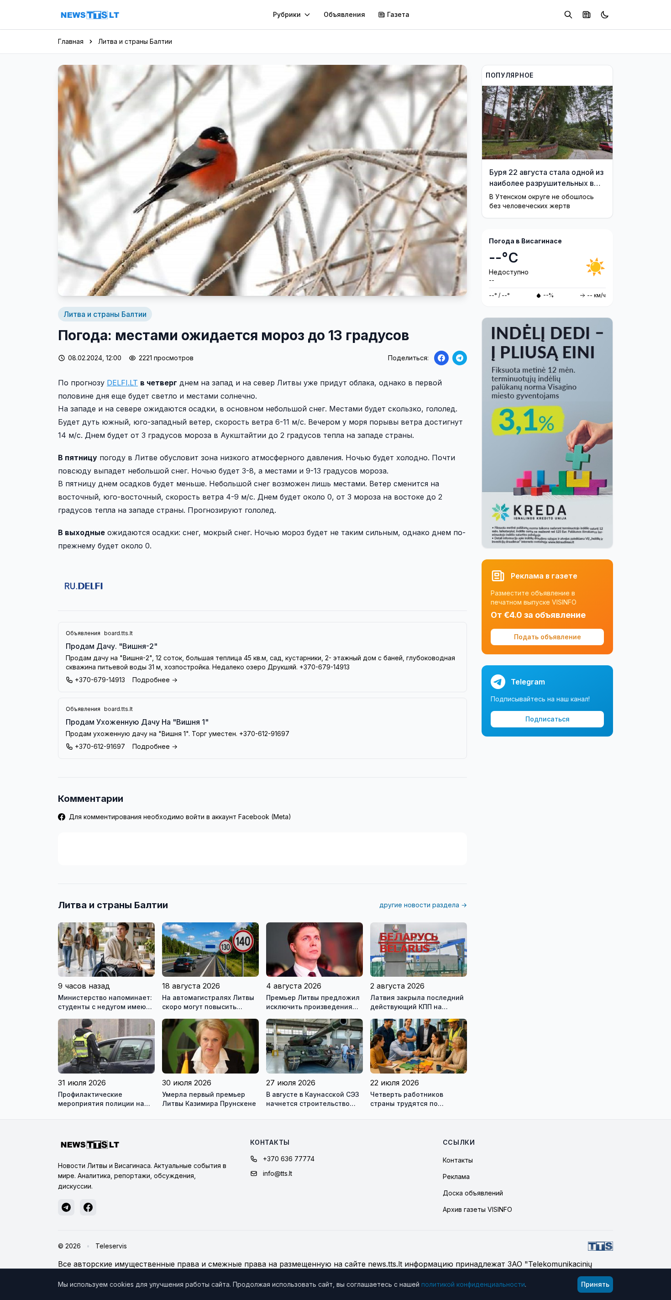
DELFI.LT (122, 382)
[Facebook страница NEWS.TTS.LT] (88, 1207)
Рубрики (287, 14)
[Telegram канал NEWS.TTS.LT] (66, 1207)
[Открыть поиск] (568, 14)
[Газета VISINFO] (586, 14)
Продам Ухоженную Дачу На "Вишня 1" (137, 721)
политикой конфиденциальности (473, 1284)
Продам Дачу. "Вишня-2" (111, 646)
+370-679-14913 (100, 680)
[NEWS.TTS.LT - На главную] (90, 14)
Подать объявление (547, 637)
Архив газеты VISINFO (477, 1209)
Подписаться (547, 719)
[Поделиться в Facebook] (441, 358)
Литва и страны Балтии (135, 41)
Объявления (344, 14)
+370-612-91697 (100, 746)
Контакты (458, 1160)
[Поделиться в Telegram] (459, 358)
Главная (71, 41)
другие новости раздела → (423, 905)
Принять (595, 1284)
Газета (398, 14)
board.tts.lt (118, 633)
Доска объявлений (473, 1193)
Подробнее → (155, 680)
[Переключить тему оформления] (605, 14)
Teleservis (111, 1246)
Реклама (456, 1176)
